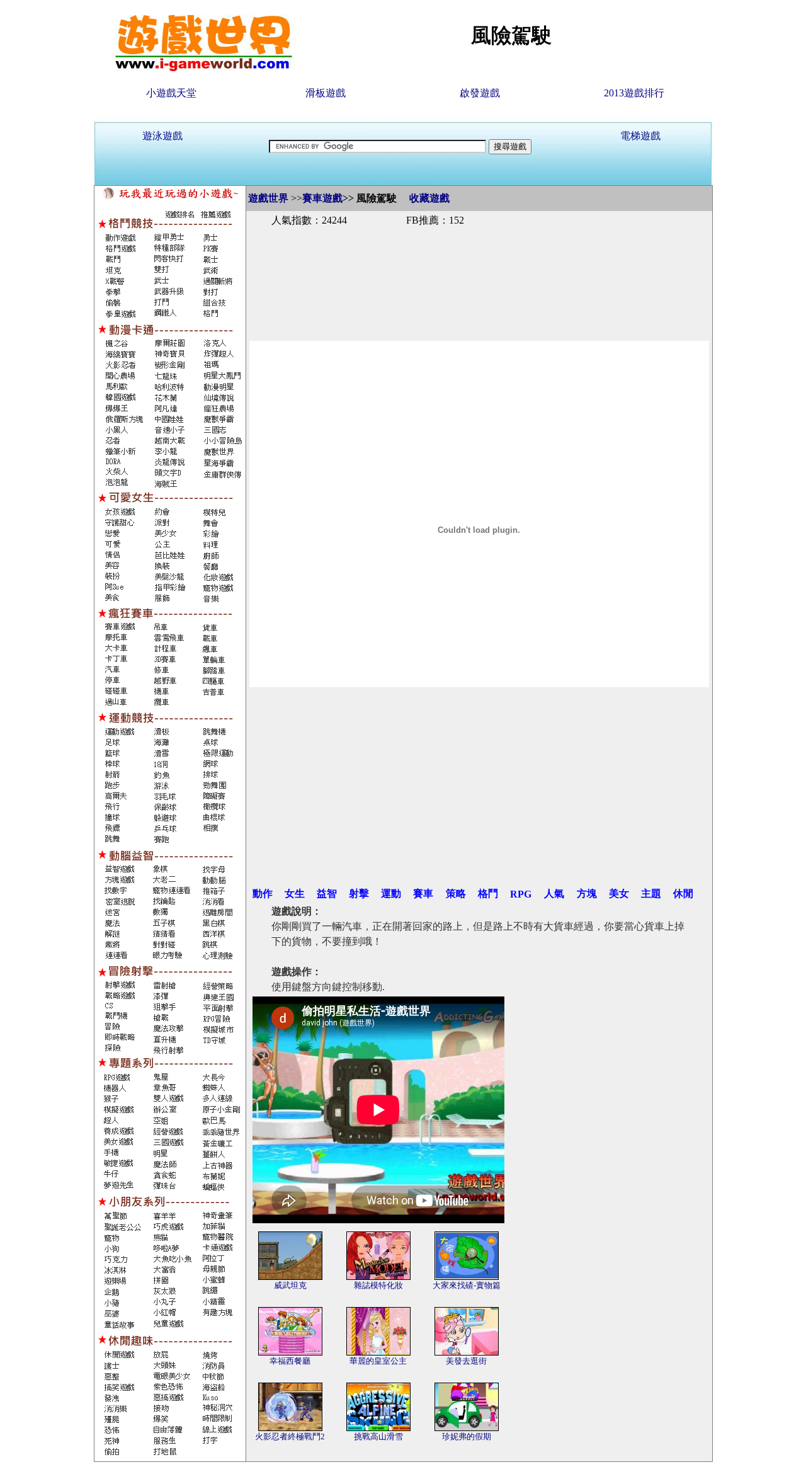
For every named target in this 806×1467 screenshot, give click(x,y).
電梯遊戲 (640, 135)
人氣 (554, 893)
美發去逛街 (466, 1361)
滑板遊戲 (325, 93)
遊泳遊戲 (162, 135)
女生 (295, 893)
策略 (456, 893)
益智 (327, 893)
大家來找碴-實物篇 (467, 1285)
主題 (651, 893)
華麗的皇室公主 (378, 1361)
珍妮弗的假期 (466, 1436)
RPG (520, 894)
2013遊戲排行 (634, 93)
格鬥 (488, 893)
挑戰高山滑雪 (378, 1436)
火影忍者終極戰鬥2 (290, 1436)
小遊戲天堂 (171, 93)
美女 (619, 893)
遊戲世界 (268, 198)
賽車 (423, 893)
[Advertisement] (479, 269)
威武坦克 (290, 1285)
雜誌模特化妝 (378, 1285)
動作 (263, 893)
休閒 (683, 893)
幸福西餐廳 (290, 1361)
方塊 (587, 893)
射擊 (359, 893)
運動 (391, 893)
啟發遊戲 (480, 93)
